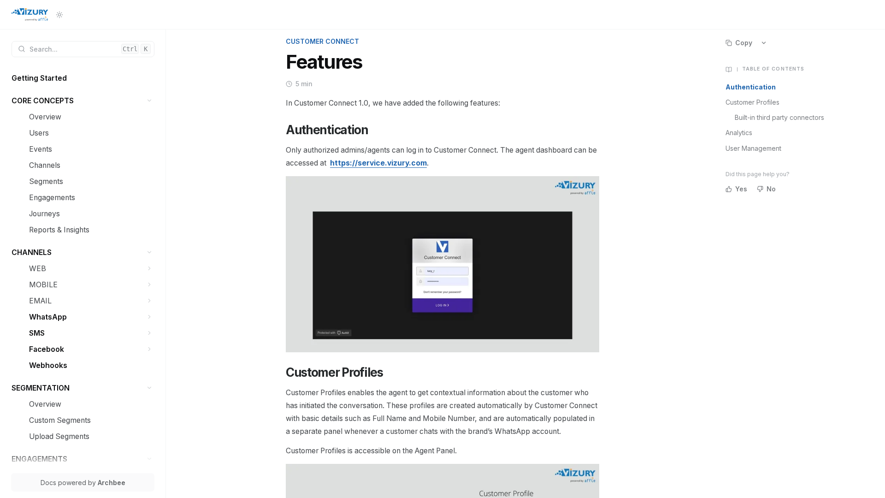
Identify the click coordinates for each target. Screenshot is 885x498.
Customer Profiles (752, 102)
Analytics (739, 132)
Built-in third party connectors (779, 117)
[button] (149, 101)
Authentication (751, 87)
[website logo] (30, 14)
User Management (753, 148)
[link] (83, 78)
